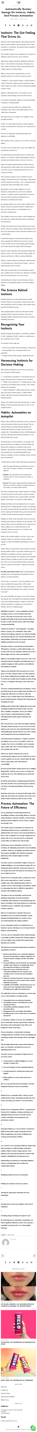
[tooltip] (5, 25)
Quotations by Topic (18, 5)
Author (3, 1235)
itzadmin (13, 1239)
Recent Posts (10, 1235)
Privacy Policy (5, 1393)
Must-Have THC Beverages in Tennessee (17, 1380)
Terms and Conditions (8, 1397)
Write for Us (5, 1400)
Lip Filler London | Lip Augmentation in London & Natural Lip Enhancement (17, 1305)
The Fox (29, 1429)
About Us (4, 1387)
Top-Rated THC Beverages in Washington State (18, 1343)
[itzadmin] (5, 1242)
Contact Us (4, 1390)
